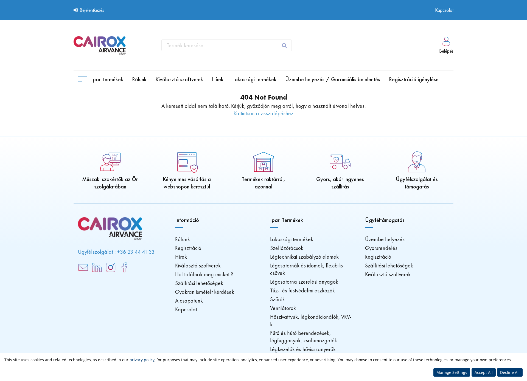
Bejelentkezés (91, 10)
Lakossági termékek (291, 239)
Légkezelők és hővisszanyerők (303, 349)
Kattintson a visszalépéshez (263, 113)
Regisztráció (188, 248)
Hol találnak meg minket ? (204, 274)
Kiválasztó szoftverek (198, 265)
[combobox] (226, 45)
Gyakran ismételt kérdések (204, 291)
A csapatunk (189, 300)
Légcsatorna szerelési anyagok (304, 281)
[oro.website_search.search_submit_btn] (285, 45)
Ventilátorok (283, 308)
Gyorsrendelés (381, 248)
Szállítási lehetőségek (199, 283)
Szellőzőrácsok (286, 248)
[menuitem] (139, 79)
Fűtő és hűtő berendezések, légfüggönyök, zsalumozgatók (303, 336)
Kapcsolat (444, 10)
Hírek (181, 256)
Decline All (510, 372)
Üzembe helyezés (385, 239)
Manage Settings (451, 372)
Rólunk (182, 239)
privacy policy (142, 359)
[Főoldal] (100, 45)
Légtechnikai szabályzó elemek (304, 256)
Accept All (484, 372)
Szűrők (277, 299)
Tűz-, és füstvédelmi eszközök (302, 290)
